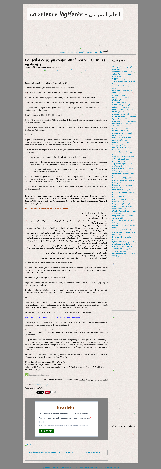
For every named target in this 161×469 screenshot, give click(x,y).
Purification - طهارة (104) (121, 190)
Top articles (46, 468)
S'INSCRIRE (46, 431)
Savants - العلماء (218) (120, 131)
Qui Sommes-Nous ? (76, 52)
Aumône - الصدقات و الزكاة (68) (123, 230)
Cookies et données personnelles (91, 468)
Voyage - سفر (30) (119, 251)
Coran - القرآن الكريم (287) (121, 105)
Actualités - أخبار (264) (120, 114)
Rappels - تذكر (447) (119, 79)
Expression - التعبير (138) (121, 161)
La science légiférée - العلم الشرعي (75, 14)
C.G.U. (76, 468)
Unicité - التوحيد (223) (120, 128)
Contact (55, 468)
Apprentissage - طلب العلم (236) (124, 121)
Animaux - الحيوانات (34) (121, 249)
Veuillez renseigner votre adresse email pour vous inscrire (64, 418)
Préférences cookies (112, 468)
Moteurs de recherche (94, 52)
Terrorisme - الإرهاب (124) (121, 178)
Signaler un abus (65, 468)
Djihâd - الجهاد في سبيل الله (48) (123, 242)
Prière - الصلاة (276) (119, 112)
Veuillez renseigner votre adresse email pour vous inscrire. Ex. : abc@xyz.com (63, 425)
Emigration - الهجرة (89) (121, 204)
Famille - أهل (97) (118, 197)
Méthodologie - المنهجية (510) (123, 72)
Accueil (63, 52)
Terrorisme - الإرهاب (41, 385)
